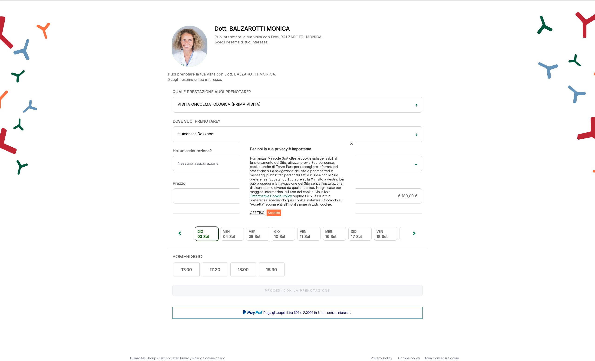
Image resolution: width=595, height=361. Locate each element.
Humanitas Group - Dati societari (155, 358)
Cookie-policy (214, 358)
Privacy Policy (191, 358)
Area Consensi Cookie (442, 358)
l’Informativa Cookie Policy (271, 196)
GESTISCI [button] (257, 213)
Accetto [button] (274, 213)
